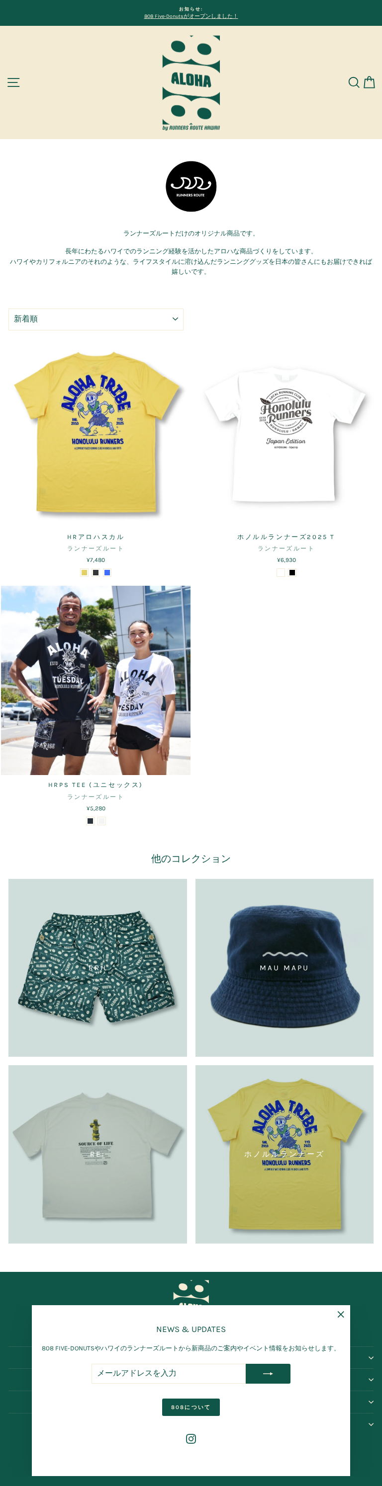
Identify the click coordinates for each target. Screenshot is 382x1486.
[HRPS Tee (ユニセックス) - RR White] (101, 821)
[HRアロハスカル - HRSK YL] (84, 572)
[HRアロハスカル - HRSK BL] (107, 572)
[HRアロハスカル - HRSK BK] (95, 572)
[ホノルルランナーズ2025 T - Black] (292, 572)
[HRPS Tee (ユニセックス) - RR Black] (90, 821)
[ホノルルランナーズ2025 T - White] (281, 572)
